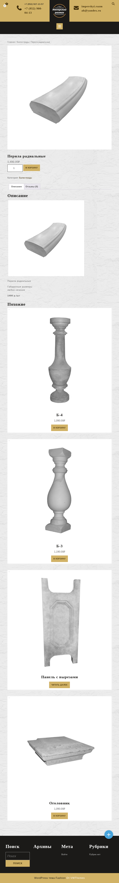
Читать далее (59, 685)
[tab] (59, 26)
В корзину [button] (59, 428)
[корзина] (7, 4)
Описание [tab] (16, 186)
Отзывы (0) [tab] (32, 186)
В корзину (32, 168)
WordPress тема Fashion (50, 878)
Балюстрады (23, 42)
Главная (11, 42)
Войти (64, 854)
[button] (109, 834)
